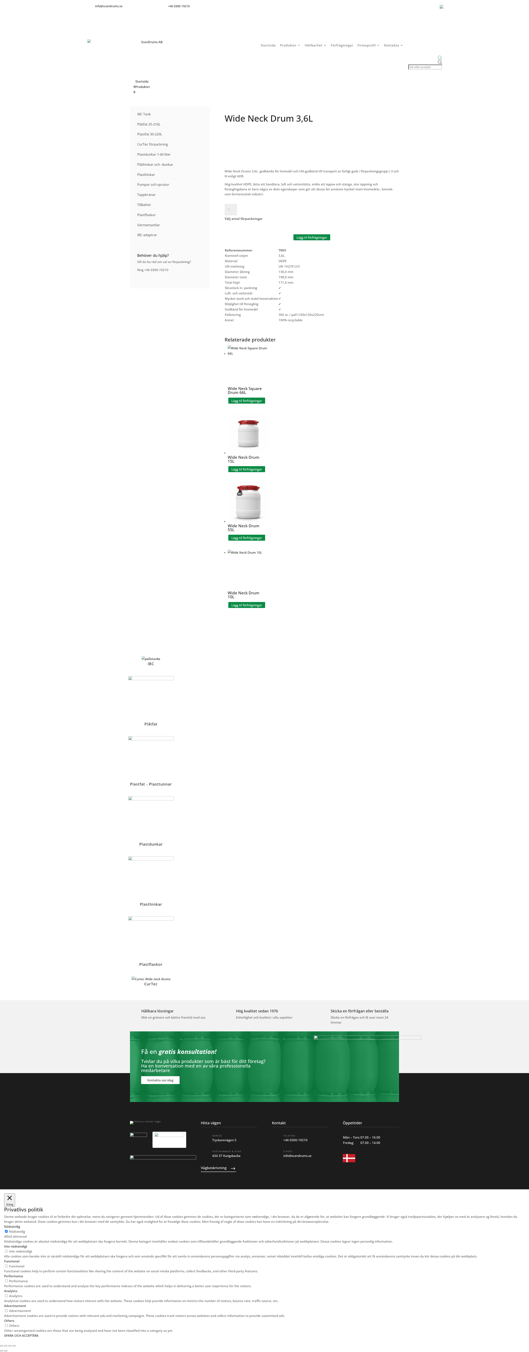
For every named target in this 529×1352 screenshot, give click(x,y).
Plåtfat (150, 724)
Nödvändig (17, 1231)
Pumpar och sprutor (153, 184)
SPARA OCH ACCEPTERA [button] (21, 1335)
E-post (288, 1151)
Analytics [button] (10, 1291)
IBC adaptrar (147, 235)
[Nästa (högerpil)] (5, 1350)
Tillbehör (144, 205)
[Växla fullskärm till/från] (5, 1345)
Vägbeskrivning (213, 1167)
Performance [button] (13, 1276)
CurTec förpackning (152, 144)
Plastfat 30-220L (149, 134)
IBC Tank (144, 114)
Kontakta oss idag (160, 1080)
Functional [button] (11, 1261)
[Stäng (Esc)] (14, 1345)
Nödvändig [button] (12, 1226)
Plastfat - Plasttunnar (151, 784)
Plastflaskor (146, 215)
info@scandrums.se (297, 1156)
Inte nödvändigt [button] (15, 1246)
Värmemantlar (148, 225)
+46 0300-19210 (295, 1140)
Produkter (288, 45)
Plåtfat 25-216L (149, 124)
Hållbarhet (314, 45)
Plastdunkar (151, 844)
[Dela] (10, 1345)
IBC (151, 663)
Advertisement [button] (15, 1306)
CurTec (151, 983)
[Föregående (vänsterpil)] (1, 1350)
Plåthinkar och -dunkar (155, 164)
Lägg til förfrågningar (312, 237)
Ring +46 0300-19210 (152, 270)
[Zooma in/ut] (1, 1345)
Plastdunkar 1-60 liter (154, 154)
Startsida (268, 45)
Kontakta (391, 45)
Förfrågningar (342, 45)
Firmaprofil (366, 45)
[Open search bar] (424, 58)
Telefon (289, 1135)
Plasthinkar (146, 174)
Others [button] (9, 1321)
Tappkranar (146, 194)
